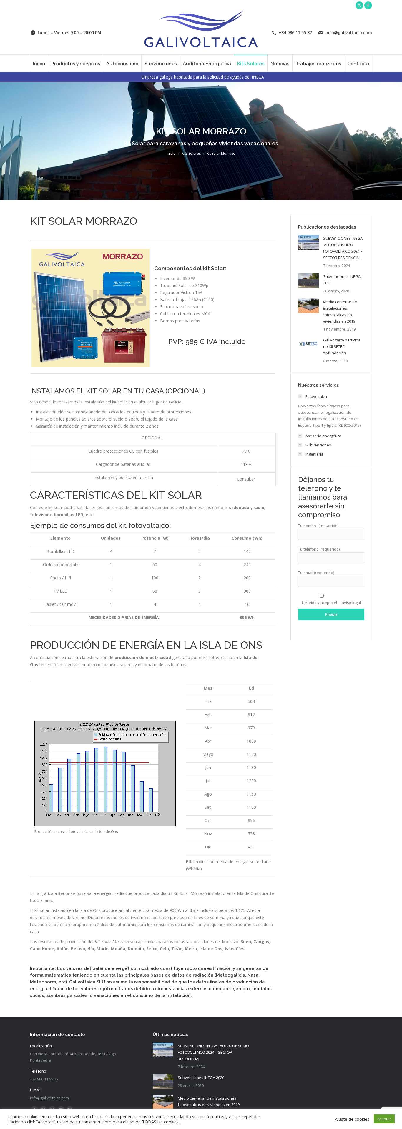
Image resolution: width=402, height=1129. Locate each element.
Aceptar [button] (384, 1118)
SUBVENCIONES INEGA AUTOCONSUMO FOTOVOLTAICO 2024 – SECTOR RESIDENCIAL (343, 248)
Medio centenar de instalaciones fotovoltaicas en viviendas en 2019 (340, 311)
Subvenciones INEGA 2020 (342, 280)
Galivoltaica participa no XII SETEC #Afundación (342, 346)
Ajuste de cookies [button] (352, 1119)
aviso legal (351, 602)
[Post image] (308, 242)
